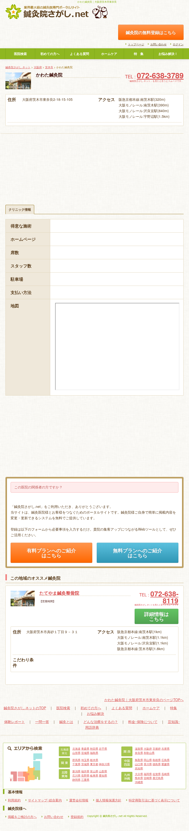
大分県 (139, 774)
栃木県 (94, 760)
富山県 (94, 771)
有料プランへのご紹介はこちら (51, 553)
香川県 (148, 764)
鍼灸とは (66, 721)
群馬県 (76, 760)
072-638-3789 (160, 75)
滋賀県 (139, 748)
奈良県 (139, 753)
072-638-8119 (164, 597)
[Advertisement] (94, 162)
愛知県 (103, 775)
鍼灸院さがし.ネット (18, 67)
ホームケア (109, 54)
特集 (173, 707)
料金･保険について (143, 721)
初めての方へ (50, 54)
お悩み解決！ (168, 54)
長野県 (85, 775)
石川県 (76, 775)
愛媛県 (165, 764)
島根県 (157, 760)
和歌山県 (149, 753)
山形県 (76, 753)
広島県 (165, 760)
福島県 (94, 753)
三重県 (85, 779)
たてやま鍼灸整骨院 (59, 593)
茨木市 (49, 67)
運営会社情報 (78, 800)
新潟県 (76, 771)
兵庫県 (165, 748)
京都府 (157, 748)
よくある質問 (79, 54)
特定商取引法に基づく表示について (154, 800)
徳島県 (157, 764)
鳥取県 (139, 760)
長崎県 (165, 774)
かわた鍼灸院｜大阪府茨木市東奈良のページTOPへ (144, 699)
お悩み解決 (95, 713)
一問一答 (42, 721)
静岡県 (76, 779)
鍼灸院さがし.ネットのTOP (25, 707)
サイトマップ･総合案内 (45, 800)
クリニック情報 (20, 209)
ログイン (178, 44)
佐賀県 (157, 774)
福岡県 (148, 774)
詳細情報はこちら (156, 616)
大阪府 (38, 67)
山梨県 (103, 771)
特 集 (138, 54)
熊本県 (139, 778)
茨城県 (85, 764)
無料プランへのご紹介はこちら (137, 553)
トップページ (136, 44)
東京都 (94, 764)
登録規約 (77, 816)
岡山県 (148, 760)
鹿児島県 (158, 778)
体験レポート (14, 721)
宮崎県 (148, 778)
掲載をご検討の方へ (22, 816)
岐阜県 (94, 775)
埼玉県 (85, 760)
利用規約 (14, 800)
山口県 (139, 764)
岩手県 (103, 748)
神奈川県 (104, 764)
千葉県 (76, 764)
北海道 (76, 748)
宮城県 (85, 753)
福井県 (85, 771)
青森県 (85, 748)
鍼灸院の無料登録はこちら (151, 32)
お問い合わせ (158, 44)
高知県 (139, 768)
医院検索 (20, 54)
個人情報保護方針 (108, 800)
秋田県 (94, 748)
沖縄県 (139, 782)
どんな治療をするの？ (100, 721)
